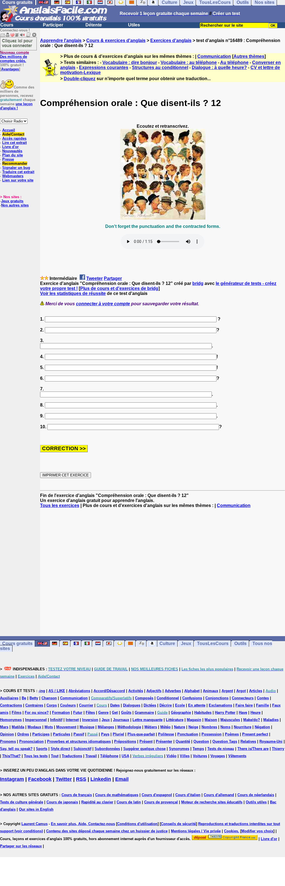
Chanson (49, 698)
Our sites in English (36, 809)
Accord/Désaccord (109, 691)
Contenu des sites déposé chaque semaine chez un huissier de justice (107, 831)
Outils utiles (256, 802)
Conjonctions (217, 698)
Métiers (150, 727)
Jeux (186, 643)
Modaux (34, 727)
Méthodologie (129, 727)
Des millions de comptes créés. (14, 56)
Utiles (134, 25)
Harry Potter (225, 712)
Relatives (248, 741)
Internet (72, 720)
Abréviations (79, 691)
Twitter (64, 779)
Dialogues (131, 705)
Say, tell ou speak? (16, 749)
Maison (211, 720)
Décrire (165, 705)
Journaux (121, 720)
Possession (212, 734)
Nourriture (242, 727)
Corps (51, 705)
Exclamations (220, 705)
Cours (6, 25)
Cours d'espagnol (157, 795)
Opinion (7, 734)
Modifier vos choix (257, 831)
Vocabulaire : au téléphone (189, 62)
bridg (197, 283)
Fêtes (90, 712)
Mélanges (106, 727)
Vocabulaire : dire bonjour (129, 62)
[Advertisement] (162, 572)
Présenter (164, 741)
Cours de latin (129, 802)
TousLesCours (213, 643)
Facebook (39, 779)
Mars (4, 727)
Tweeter (94, 278)
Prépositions (125, 741)
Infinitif (56, 720)
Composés (144, 698)
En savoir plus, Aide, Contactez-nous (83, 824)
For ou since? (37, 712)
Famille (262, 705)
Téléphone (109, 756)
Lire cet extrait (14, 143)
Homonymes (11, 720)
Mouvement (66, 727)
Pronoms (8, 741)
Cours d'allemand (219, 795)
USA (125, 756)
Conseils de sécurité (178, 824)
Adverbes (173, 691)
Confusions (192, 698)
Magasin (194, 720)
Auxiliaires (9, 698)
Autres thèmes (249, 56)
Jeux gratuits (12, 201)
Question (201, 741)
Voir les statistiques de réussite (73, 293)
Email (122, 779)
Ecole (180, 705)
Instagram (12, 779)
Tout (54, 756)
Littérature (174, 720)
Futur (77, 712)
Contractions (11, 705)
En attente (196, 705)
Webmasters (12, 176)
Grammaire (144, 712)
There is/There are (253, 749)
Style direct (60, 749)
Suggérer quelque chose (144, 749)
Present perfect (255, 734)
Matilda (18, 727)
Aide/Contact (13, 134)
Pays (105, 734)
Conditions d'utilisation (137, 824)
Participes (41, 734)
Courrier (86, 705)
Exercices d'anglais (170, 40)
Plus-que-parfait (141, 734)
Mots (49, 727)
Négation (262, 727)
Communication (214, 56)
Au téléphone (234, 62)
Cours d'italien (187, 795)
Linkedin (100, 779)
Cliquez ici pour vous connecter (17, 43)
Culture (167, 643)
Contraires (34, 705)
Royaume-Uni (270, 741)
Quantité (183, 741)
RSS (81, 779)
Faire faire (244, 705)
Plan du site (12, 155)
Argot (241, 691)
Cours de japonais (62, 802)
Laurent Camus (34, 824)
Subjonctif (82, 749)
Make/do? (251, 720)
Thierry (278, 749)
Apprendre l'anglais (61, 40)
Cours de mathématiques (116, 795)
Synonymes (179, 749)
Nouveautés (12, 151)
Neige (193, 727)
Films (16, 712)
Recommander (14, 163)
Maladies (271, 720)
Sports (41, 749)
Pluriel (118, 734)
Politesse (166, 734)
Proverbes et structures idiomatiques (79, 741)
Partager (113, 278)
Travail (91, 756)
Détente (93, 25)
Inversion (90, 720)
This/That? (11, 756)
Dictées (150, 705)
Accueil (8, 130)
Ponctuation (187, 734)
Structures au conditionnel (160, 67)
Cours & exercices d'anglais (116, 40)
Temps (198, 749)
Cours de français (77, 795)
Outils (240, 643)
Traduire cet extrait (18, 172)
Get (115, 712)
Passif (78, 734)
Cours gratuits (17, 643)
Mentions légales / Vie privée (196, 831)
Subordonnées (107, 749)
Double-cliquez (79, 78)
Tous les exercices (59, 505)
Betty (34, 698)
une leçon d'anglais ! (16, 106)
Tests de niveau (220, 749)
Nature (179, 727)
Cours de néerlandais (255, 795)
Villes (185, 756)
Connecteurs (243, 698)
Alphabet (192, 691)
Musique (87, 727)
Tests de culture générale (21, 802)
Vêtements (237, 756)
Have (243, 712)
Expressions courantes (103, 67)
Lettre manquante (147, 720)
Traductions (72, 756)
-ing (41, 691)
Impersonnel (36, 720)
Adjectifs (153, 691)
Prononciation (31, 741)
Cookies (231, 831)
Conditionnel (168, 698)
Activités (135, 691)
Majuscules (230, 720)
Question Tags (224, 741)
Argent (227, 691)
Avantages (10, 69)
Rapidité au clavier (97, 802)
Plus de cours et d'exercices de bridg (119, 288)
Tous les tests (36, 756)
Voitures (200, 756)
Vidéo (171, 756)
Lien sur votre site (17, 180)
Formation (61, 712)
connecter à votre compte (103, 303)
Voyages (217, 756)
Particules (61, 734)
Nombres (209, 727)
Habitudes (203, 712)
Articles (255, 691)
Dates (115, 705)
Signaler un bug (16, 168)
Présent (146, 741)
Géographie (181, 712)
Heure (255, 712)
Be (24, 698)
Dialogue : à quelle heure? (219, 67)
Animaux (210, 691)
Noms (225, 727)
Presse (8, 159)
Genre (103, 712)
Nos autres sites (15, 205)
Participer (53, 25)
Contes (263, 698)
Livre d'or (10, 147)
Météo (165, 727)
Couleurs (68, 705)
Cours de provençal (161, 802)
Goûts (126, 712)
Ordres (23, 734)
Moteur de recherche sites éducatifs (211, 802)
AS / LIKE (56, 691)
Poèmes (232, 734)
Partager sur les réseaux (21, 846)
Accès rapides (14, 138)
